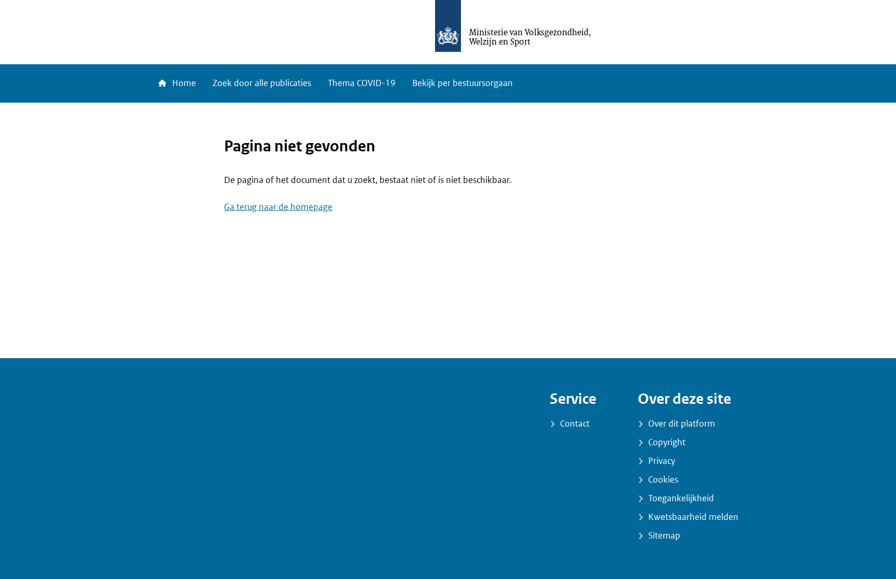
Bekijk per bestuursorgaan (462, 83)
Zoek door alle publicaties (262, 83)
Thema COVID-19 (362, 83)
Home (183, 83)
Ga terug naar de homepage (278, 207)
